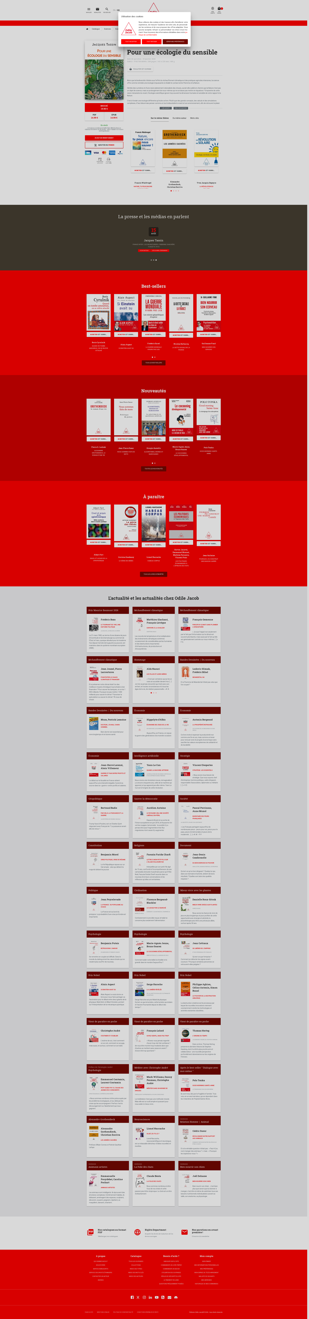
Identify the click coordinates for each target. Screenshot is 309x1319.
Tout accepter (131, 41)
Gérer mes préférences (175, 41)
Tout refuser (152, 41)
